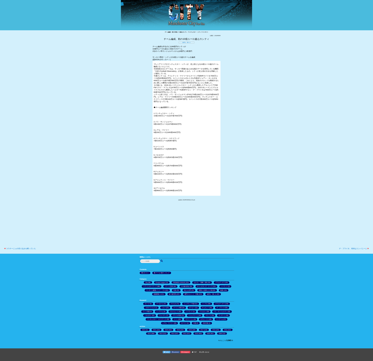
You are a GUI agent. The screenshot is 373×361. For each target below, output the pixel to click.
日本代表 (205, 323)
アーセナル (159, 303)
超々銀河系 (172, 294)
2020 (166, 330)
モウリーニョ (189, 319)
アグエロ (173, 303)
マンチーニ (222, 315)
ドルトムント (174, 311)
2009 (208, 333)
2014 (149, 333)
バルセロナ (148, 315)
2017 (202, 330)
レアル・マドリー (168, 323)
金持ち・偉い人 (186, 42)
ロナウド (183, 323)
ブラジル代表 (177, 315)
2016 (213, 330)
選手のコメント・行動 (191, 294)
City (146, 282)
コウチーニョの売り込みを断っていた (21, 249)
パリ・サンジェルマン (220, 311)
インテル (205, 303)
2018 (190, 330)
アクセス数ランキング (163, 273)
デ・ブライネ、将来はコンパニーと (353, 249)
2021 (154, 330)
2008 (220, 333)
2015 (225, 330)
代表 (174, 290)
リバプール (219, 319)
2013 (161, 333)
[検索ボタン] (162, 261)
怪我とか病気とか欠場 (205, 290)
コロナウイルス (150, 307)
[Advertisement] (186, 225)
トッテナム (159, 311)
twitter (167, 352)
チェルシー (205, 307)
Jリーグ (147, 303)
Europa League (160, 282)
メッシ (176, 319)
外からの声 (187, 290)
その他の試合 (185, 286)
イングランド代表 (189, 303)
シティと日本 (169, 286)
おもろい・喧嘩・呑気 (200, 282)
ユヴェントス (204, 319)
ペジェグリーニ (193, 315)
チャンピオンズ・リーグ (204, 286)
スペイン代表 (177, 307)
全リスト (146, 273)
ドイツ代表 (146, 311)
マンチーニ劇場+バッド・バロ (155, 290)
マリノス (208, 315)
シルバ (164, 307)
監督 (221, 290)
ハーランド (224, 286)
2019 (178, 330)
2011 (184, 333)
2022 (143, 330)
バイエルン (202, 311)
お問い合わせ (205, 352)
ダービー (192, 307)
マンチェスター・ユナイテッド (156, 319)
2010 (196, 333)
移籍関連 (156, 294)
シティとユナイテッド (150, 286)
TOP (195, 352)
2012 (172, 333)
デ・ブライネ (221, 307)
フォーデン (162, 315)
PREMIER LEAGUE (179, 282)
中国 (194, 323)
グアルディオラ (220, 282)
